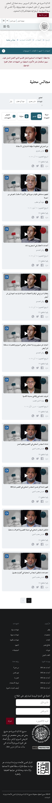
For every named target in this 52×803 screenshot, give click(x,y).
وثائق (49, 629)
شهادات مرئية (15, 629)
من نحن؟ (16, 667)
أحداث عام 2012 (45, 672)
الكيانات (34, 50)
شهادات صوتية (15, 634)
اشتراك (10, 721)
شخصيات (47, 634)
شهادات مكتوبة (14, 639)
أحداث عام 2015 (45, 688)
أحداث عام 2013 (45, 677)
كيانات (48, 639)
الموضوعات (26, 50)
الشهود (40, 50)
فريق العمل (16, 672)
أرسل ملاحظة (43, 15)
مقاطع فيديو (47, 645)
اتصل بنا (16, 677)
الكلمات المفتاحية (25, 40)
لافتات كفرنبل (46, 655)
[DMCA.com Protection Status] (41, 747)
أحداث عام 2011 (45, 667)
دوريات (48, 650)
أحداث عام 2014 (45, 682)
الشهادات (38, 40)
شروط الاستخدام (14, 682)
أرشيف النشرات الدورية (12, 688)
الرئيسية (48, 40)
